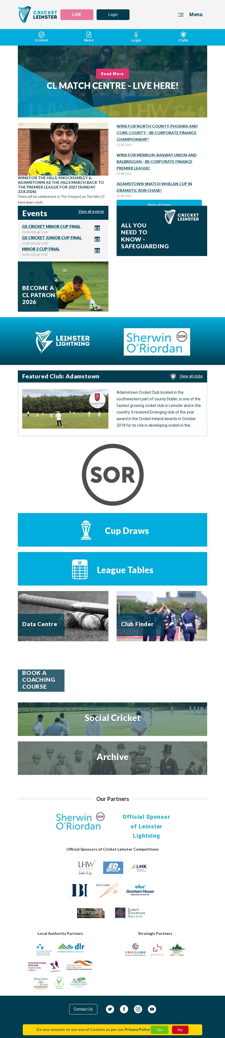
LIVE (76, 14)
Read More (112, 74)
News (89, 40)
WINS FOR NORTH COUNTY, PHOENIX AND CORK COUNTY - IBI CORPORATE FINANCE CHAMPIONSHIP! (157, 133)
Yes (159, 1029)
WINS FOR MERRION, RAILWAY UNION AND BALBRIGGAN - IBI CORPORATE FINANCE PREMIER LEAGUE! (157, 161)
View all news (159, 205)
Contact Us (83, 1009)
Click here (63, 229)
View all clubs (191, 376)
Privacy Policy (137, 1029)
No (180, 1029)
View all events (91, 211)
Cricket (41, 40)
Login (113, 14)
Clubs (183, 40)
